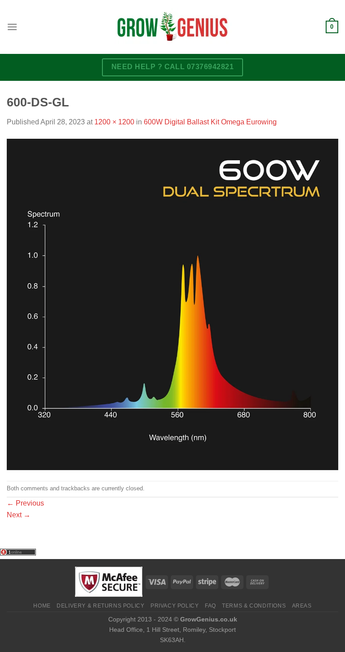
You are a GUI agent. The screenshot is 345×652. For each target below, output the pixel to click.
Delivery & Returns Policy (100, 606)
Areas (302, 606)
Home (41, 606)
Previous (25, 503)
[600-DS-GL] (172, 304)
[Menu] (12, 27)
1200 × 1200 (114, 122)
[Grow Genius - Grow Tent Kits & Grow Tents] (172, 27)
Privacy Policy (174, 606)
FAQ (210, 606)
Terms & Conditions (254, 606)
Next (19, 515)
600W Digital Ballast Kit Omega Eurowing (210, 122)
